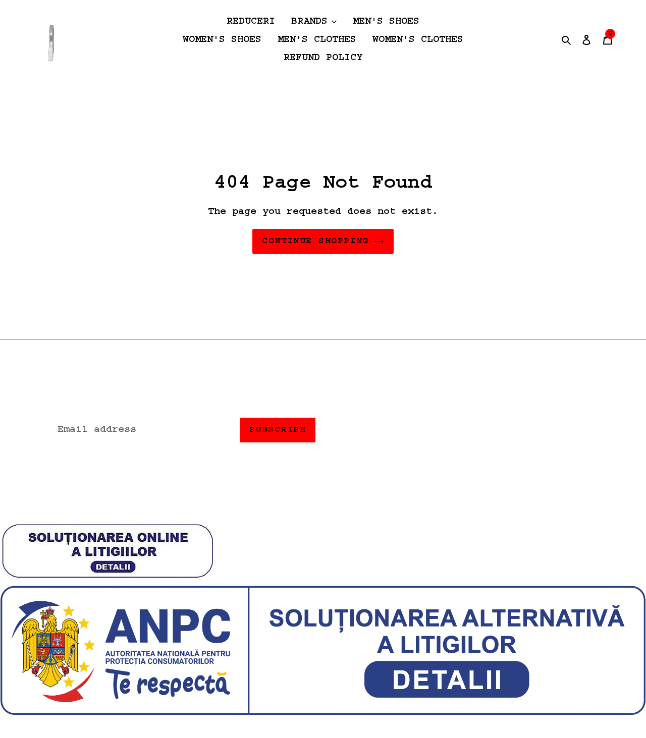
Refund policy (370, 411)
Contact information (500, 428)
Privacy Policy (466, 411)
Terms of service (379, 428)
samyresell (343, 503)
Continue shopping (315, 241)
